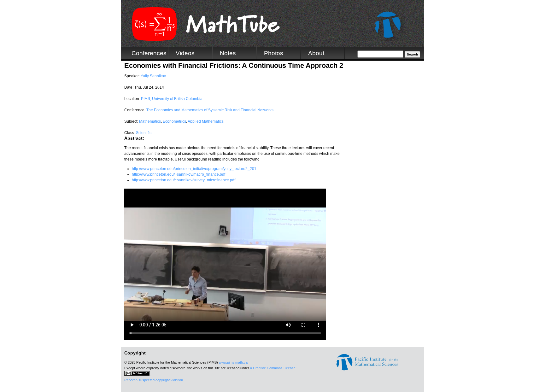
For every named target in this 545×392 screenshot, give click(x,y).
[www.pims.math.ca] (367, 369)
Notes (228, 53)
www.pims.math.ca (233, 362)
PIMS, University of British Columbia (171, 99)
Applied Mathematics (206, 121)
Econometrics (174, 121)
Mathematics (150, 121)
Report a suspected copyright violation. (154, 380)
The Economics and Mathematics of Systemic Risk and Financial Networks (209, 110)
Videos (185, 53)
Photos (273, 53)
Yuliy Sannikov (153, 76)
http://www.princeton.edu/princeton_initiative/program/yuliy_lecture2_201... (195, 169)
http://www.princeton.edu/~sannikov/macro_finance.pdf (178, 174)
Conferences (149, 53)
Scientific (143, 133)
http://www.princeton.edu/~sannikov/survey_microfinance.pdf (183, 180)
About (316, 53)
